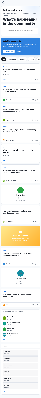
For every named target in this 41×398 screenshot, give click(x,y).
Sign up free (8, 51)
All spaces (6, 392)
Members (12, 59)
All (4, 59)
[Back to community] (3, 2)
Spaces (22, 59)
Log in (19, 51)
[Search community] (5, 30)
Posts (31, 59)
